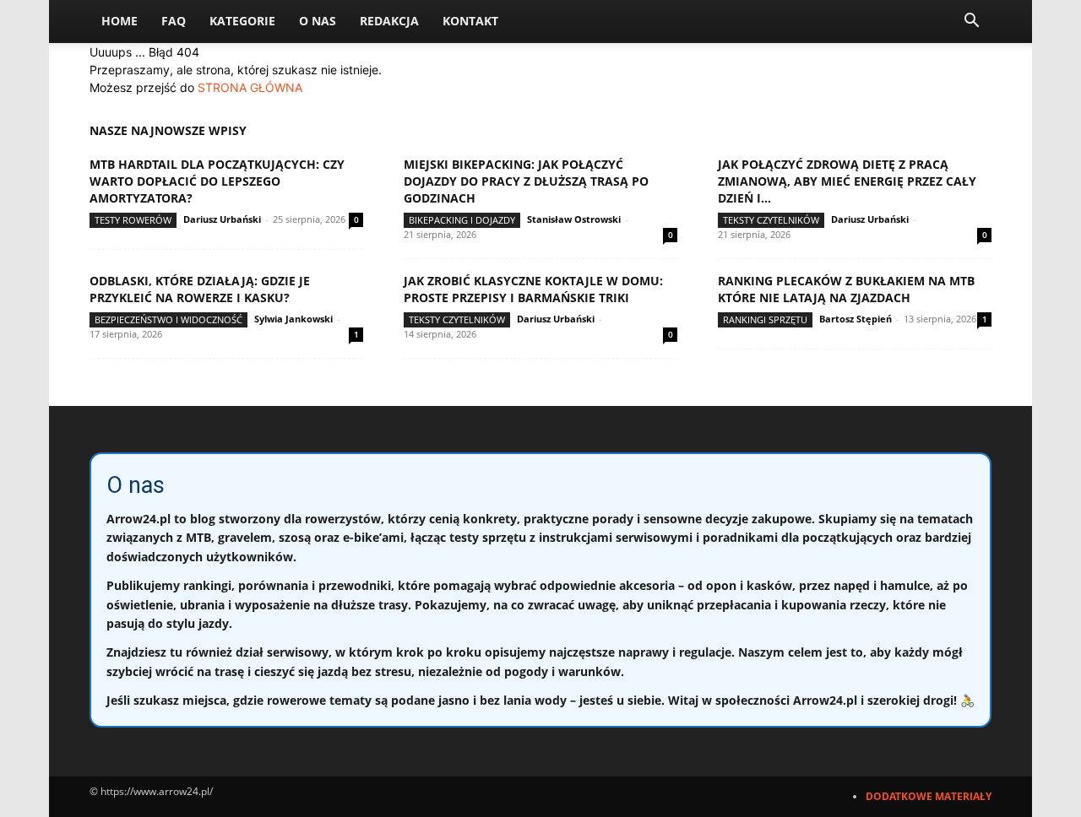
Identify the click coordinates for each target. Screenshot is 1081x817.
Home (119, 21)
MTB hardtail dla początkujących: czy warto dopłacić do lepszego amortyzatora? (217, 181)
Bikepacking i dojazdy (462, 220)
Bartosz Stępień (855, 318)
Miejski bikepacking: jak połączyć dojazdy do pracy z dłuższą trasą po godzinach (526, 181)
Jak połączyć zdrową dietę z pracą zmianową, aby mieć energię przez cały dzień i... (847, 181)
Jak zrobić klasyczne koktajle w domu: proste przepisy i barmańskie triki (533, 289)
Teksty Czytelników (771, 220)
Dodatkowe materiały (928, 796)
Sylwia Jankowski (293, 318)
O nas (317, 21)
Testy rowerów (133, 220)
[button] (971, 22)
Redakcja (389, 21)
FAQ (173, 21)
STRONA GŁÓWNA (250, 87)
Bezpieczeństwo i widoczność (168, 319)
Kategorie (242, 21)
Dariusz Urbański (222, 219)
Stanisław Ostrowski (574, 219)
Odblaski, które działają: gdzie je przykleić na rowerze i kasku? (200, 289)
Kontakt (470, 21)
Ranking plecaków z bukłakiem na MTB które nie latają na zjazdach (846, 289)
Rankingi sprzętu (765, 319)
